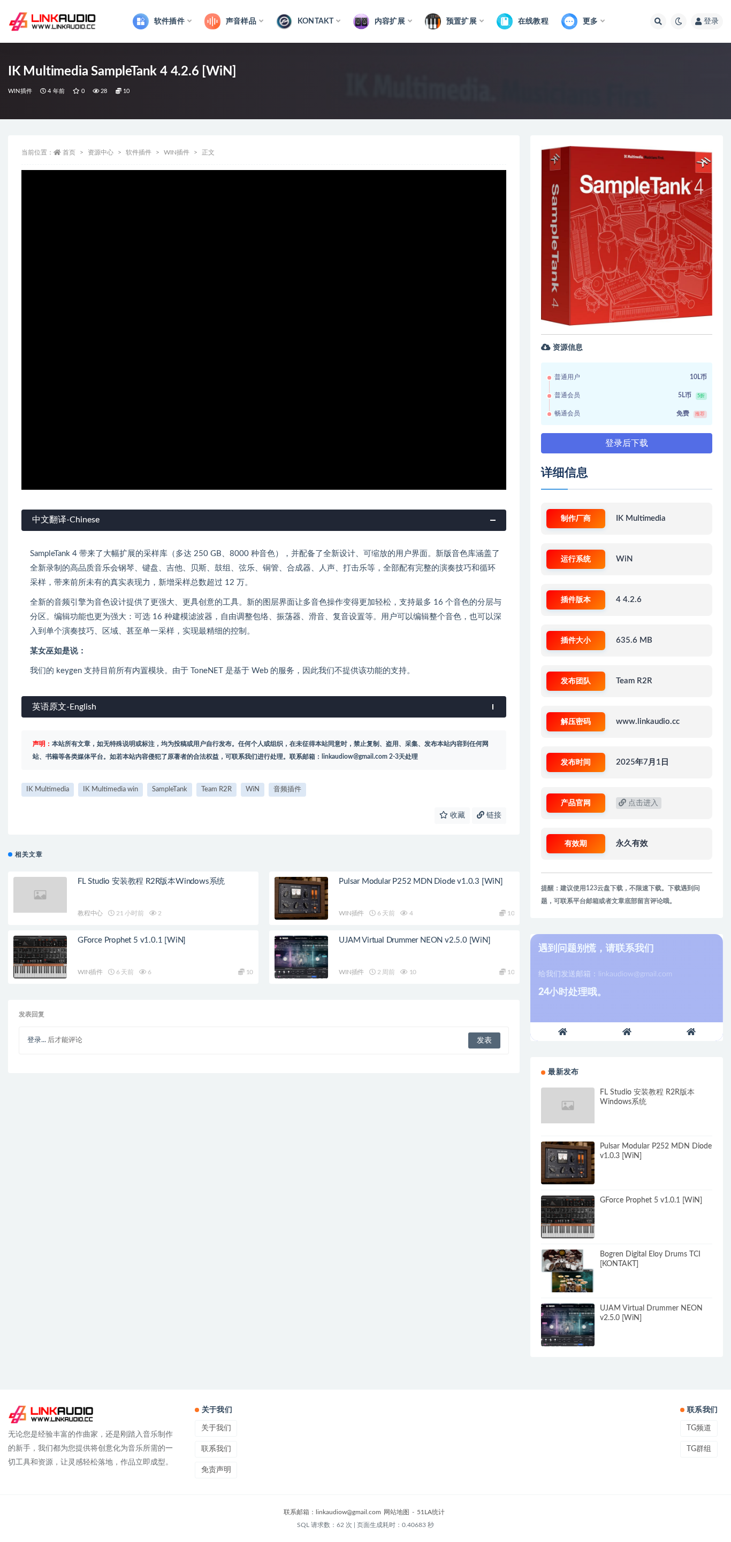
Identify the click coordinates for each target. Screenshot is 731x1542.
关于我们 (216, 1428)
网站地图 (396, 1512)
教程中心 (90, 913)
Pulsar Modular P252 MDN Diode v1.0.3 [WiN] (421, 881)
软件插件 (138, 152)
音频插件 (287, 789)
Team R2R (216, 789)
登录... (36, 1040)
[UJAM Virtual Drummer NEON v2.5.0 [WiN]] (301, 957)
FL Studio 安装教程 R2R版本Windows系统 (151, 881)
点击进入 (642, 803)
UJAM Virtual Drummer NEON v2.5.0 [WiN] (414, 940)
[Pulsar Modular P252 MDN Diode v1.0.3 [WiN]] (301, 898)
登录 (711, 21)
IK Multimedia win (110, 789)
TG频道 (699, 1428)
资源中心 (100, 152)
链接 (492, 815)
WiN (253, 789)
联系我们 (216, 1449)
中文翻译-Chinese (66, 519)
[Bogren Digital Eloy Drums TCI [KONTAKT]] (568, 1271)
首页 (69, 152)
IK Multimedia (47, 789)
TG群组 (699, 1449)
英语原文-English (64, 707)
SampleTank (169, 789)
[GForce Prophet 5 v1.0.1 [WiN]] (40, 957)
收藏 (456, 815)
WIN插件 (20, 91)
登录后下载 (626, 443)
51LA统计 (431, 1512)
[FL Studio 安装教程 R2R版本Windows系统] (40, 895)
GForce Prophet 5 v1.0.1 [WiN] (132, 940)
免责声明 (216, 1470)
